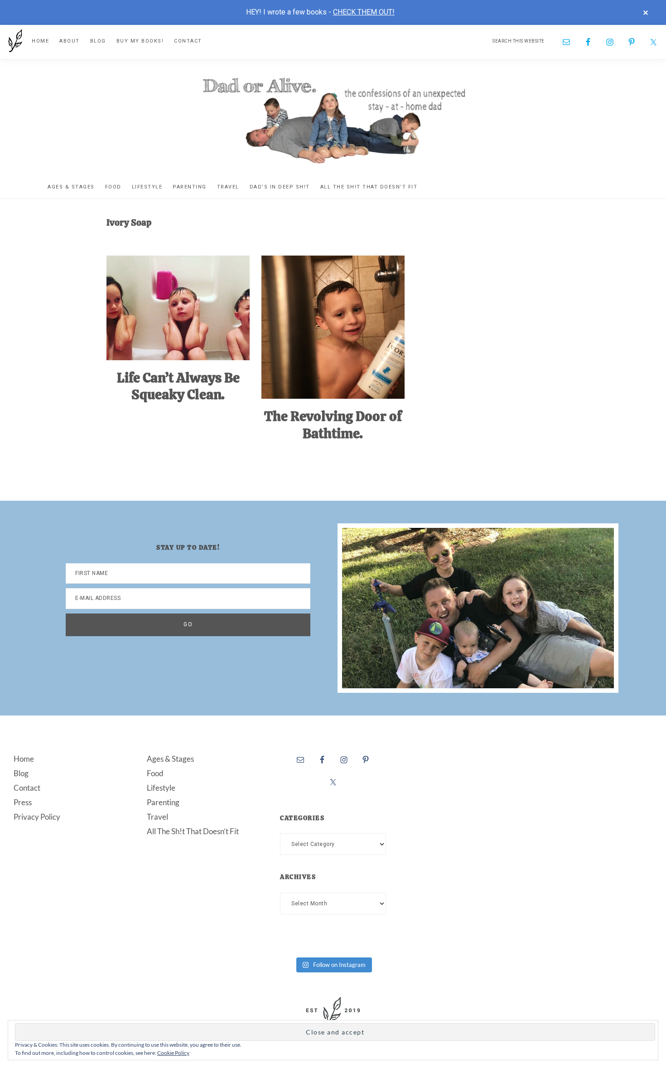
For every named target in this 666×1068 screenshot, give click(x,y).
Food (155, 773)
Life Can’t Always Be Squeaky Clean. (178, 386)
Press (23, 802)
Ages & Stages (170, 759)
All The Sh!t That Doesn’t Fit (193, 831)
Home (24, 759)
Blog (21, 773)
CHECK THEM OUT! (364, 12)
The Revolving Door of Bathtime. (333, 424)
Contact (27, 788)
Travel (157, 817)
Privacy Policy (37, 817)
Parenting (163, 802)
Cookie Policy (173, 1052)
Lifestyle (161, 788)
